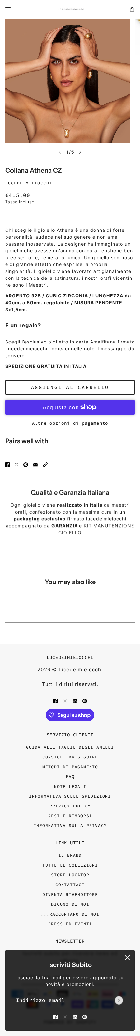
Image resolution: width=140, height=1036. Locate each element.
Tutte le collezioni (70, 865)
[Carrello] (132, 9)
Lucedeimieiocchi (28, 183)
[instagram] (65, 1017)
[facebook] (55, 1017)
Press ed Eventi (70, 924)
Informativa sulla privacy (70, 825)
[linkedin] (75, 1017)
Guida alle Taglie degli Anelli (70, 747)
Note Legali (70, 786)
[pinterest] (85, 1017)
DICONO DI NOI (70, 904)
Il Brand (70, 855)
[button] (45, 464)
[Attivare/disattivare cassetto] (8, 9)
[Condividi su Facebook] (7, 464)
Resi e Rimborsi (70, 816)
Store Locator (70, 875)
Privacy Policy (70, 806)
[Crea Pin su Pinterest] (26, 464)
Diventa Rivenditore (70, 894)
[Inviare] (119, 1000)
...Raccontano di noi (70, 914)
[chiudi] (127, 957)
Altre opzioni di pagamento (70, 423)
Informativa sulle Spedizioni (70, 796)
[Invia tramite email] (35, 464)
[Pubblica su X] (16, 464)
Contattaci (70, 884)
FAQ (70, 776)
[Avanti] (80, 152)
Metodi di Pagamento (70, 767)
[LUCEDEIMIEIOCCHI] (70, 9)
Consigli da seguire (70, 757)
